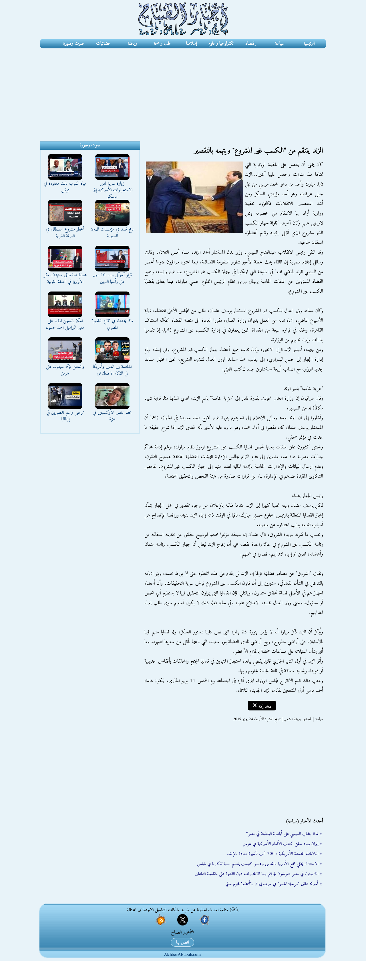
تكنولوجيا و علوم (220, 44)
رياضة (132, 44)
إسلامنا (191, 44)
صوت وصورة (73, 44)
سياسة (279, 44)
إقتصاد (250, 44)
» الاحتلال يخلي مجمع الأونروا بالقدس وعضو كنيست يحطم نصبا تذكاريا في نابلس (259, 864)
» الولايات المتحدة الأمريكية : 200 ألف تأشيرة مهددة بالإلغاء (274, 854)
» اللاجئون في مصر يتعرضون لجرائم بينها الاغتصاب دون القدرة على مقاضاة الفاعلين (258, 874)
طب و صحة (162, 44)
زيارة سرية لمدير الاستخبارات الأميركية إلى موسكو (112, 190)
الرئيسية (309, 44)
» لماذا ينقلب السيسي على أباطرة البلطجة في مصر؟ (284, 834)
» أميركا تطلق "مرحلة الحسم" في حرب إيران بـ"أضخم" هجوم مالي (273, 884)
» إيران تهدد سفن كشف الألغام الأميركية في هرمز (282, 844)
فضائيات (103, 44)
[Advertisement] (183, 91)
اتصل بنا (182, 942)
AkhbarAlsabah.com (182, 955)
